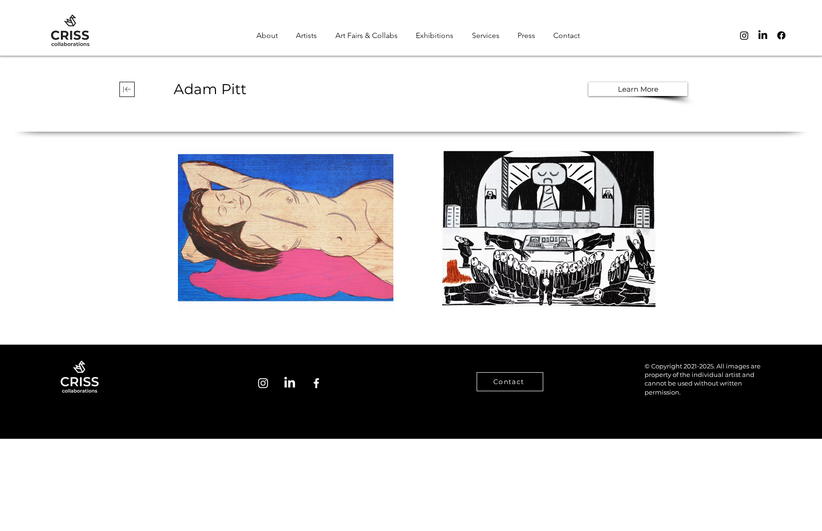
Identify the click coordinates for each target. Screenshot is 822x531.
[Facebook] (781, 35)
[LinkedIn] (762, 35)
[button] (566, 35)
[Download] (127, 89)
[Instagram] (744, 35)
